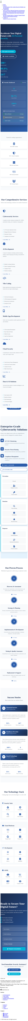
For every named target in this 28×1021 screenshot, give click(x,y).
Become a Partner (7, 15)
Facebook (6, 1015)
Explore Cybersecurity (9, 465)
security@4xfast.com (15, 973)
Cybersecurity (6, 9)
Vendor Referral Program (12, 16)
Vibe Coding (13, 7)
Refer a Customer (14, 15)
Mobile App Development (8, 998)
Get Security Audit (8, 469)
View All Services (13, 408)
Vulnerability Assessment (16, 11)
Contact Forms (13, 18)
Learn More (5, 239)
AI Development (6, 7)
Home (4, 4)
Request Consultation (15, 949)
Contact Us (5, 17)
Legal (8, 18)
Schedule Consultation (9, 56)
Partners (4, 14)
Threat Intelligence (11, 12)
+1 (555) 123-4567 (14, 969)
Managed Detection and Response (18, 10)
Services (5, 5)
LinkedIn (6, 1013)
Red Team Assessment (19, 12)
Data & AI (18, 7)
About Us (5, 18)
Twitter (5, 1014)
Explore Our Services (9, 51)
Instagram (6, 1017)
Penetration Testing (7, 11)
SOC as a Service (7, 10)
